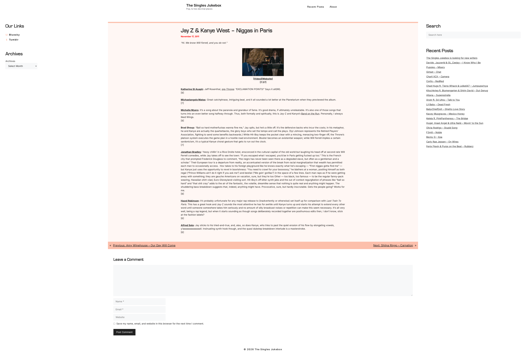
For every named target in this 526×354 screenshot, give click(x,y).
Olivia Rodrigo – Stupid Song (441, 127)
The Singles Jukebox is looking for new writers (451, 58)
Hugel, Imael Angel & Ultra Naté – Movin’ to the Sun (454, 123)
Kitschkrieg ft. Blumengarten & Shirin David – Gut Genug (457, 90)
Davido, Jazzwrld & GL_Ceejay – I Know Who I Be (453, 62)
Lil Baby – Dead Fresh (438, 104)
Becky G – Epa (434, 137)
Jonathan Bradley (191, 152)
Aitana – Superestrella (438, 95)
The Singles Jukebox (203, 5)
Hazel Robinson (190, 200)
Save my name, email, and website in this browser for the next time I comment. (160, 323)
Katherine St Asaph (192, 89)
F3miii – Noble (434, 132)
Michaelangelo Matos (193, 99)
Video (257, 78)
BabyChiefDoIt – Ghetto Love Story (445, 109)
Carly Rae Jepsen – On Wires (442, 141)
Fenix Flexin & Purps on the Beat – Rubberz (449, 146)
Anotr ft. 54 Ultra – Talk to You (443, 99)
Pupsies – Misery (435, 67)
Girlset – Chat (433, 72)
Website (267, 78)
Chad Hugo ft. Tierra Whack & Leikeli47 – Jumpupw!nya (457, 86)
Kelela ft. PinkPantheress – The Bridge (447, 118)
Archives (10, 61)
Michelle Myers (189, 110)
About (333, 7)
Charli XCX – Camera (437, 76)
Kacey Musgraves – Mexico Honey (445, 113)
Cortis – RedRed (435, 81)
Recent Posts (315, 7)
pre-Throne (228, 89)
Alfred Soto (187, 225)
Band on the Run (310, 113)
